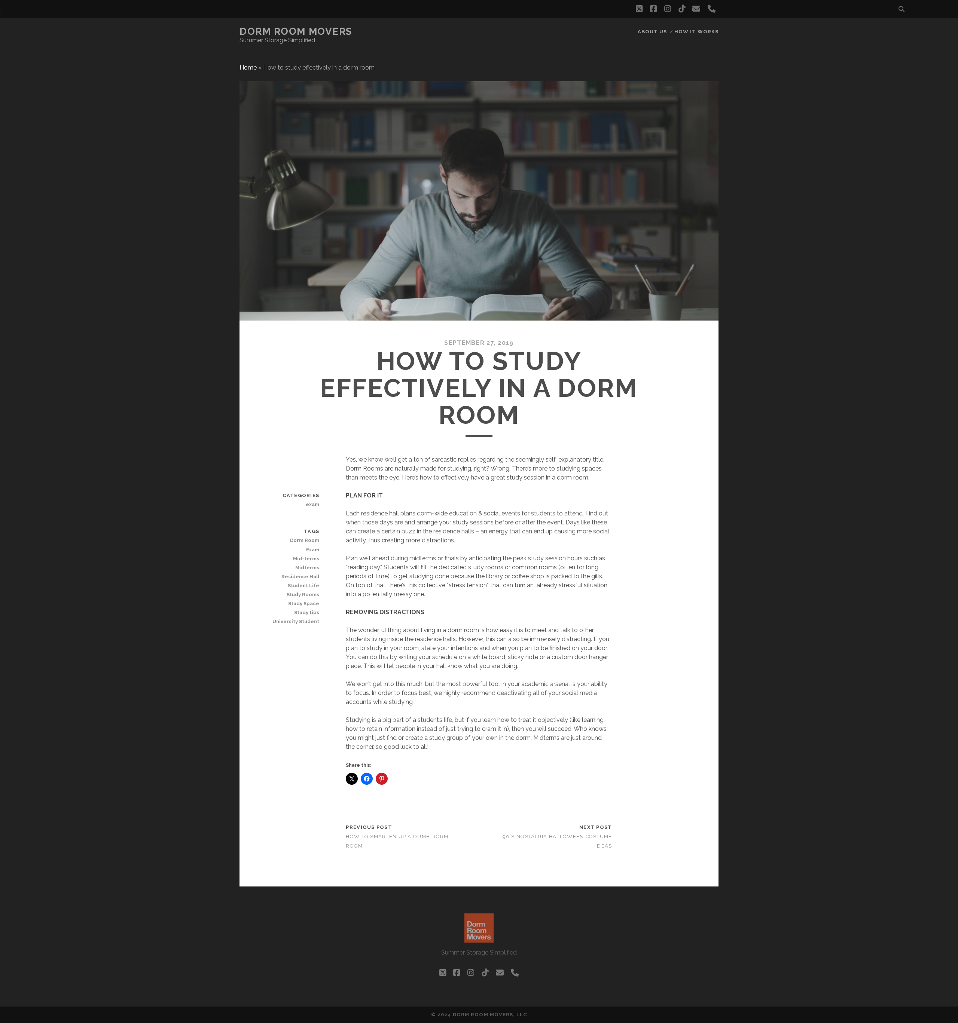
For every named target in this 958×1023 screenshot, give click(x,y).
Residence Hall (300, 576)
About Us (652, 31)
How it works (696, 31)
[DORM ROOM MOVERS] (479, 939)
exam (312, 504)
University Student (295, 621)
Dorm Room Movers (296, 31)
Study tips (306, 612)
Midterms (307, 567)
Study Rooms (303, 594)
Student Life (303, 585)
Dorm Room (304, 540)
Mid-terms (306, 558)
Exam (312, 549)
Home (248, 67)
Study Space (303, 603)
